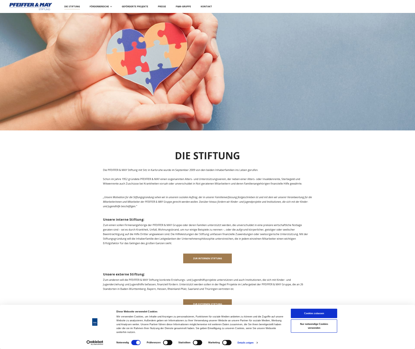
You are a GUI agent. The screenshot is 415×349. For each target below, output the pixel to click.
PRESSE (162, 6)
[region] (207, 71)
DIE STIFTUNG (72, 6)
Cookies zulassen (314, 313)
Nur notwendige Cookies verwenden (314, 326)
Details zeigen (245, 342)
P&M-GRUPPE (183, 6)
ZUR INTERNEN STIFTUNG (207, 258)
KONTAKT (206, 6)
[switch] (167, 342)
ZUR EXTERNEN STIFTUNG (207, 304)
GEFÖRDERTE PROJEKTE (135, 6)
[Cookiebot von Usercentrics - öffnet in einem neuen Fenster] (95, 342)
